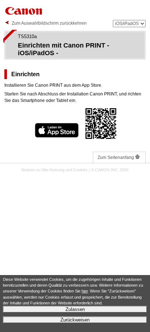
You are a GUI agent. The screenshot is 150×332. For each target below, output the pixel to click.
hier (85, 291)
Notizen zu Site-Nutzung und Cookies (54, 170)
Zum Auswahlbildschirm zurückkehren (49, 23)
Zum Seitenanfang (116, 157)
